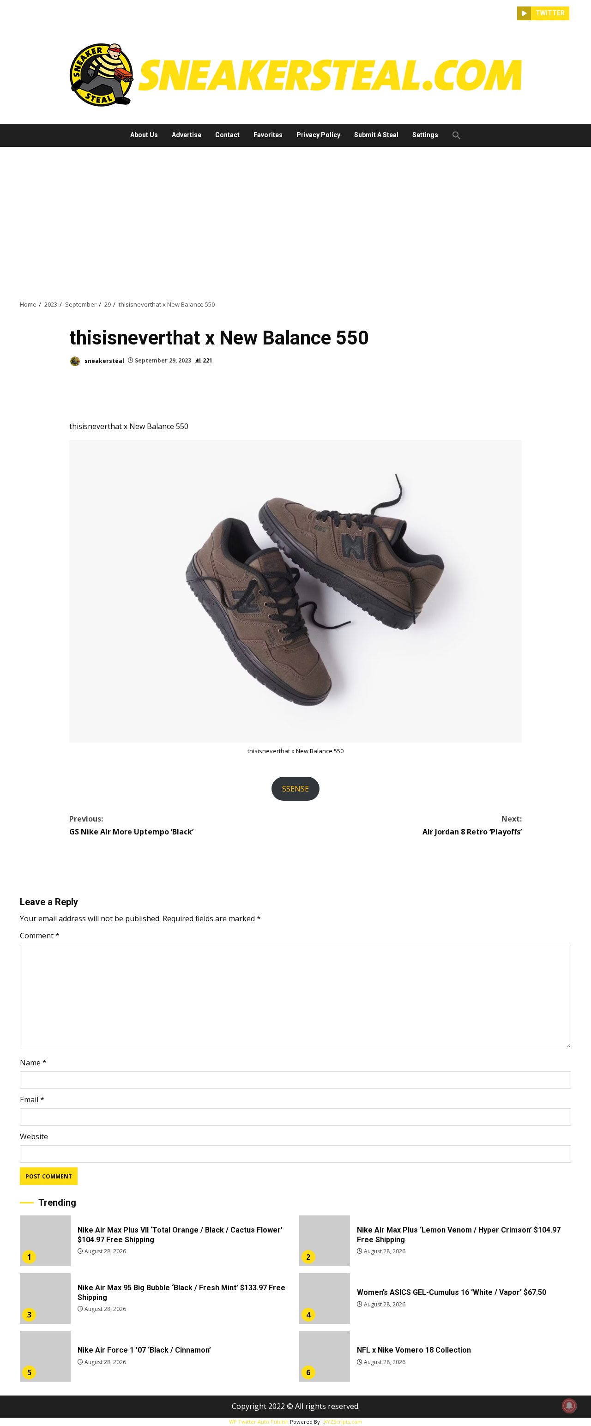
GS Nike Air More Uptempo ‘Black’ (131, 825)
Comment (40, 936)
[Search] (510, 13)
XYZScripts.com (343, 1421)
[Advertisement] (295, 223)
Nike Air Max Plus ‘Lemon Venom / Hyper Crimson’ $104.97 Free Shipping (324, 1240)
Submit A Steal (376, 135)
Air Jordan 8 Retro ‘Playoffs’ (472, 825)
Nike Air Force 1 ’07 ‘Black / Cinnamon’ (45, 1356)
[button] (453, 135)
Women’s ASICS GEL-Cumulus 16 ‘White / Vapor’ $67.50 (324, 1298)
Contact (227, 135)
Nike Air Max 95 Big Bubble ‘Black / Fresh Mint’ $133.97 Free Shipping (45, 1298)
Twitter (550, 13)
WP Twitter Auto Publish (259, 1421)
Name (33, 1062)
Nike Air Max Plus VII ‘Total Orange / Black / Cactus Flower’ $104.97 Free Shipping (45, 1240)
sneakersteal (103, 360)
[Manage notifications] (569, 1405)
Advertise (186, 135)
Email (32, 1099)
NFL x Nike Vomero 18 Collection (324, 1356)
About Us (144, 135)
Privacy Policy (318, 135)
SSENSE (295, 789)
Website (34, 1136)
